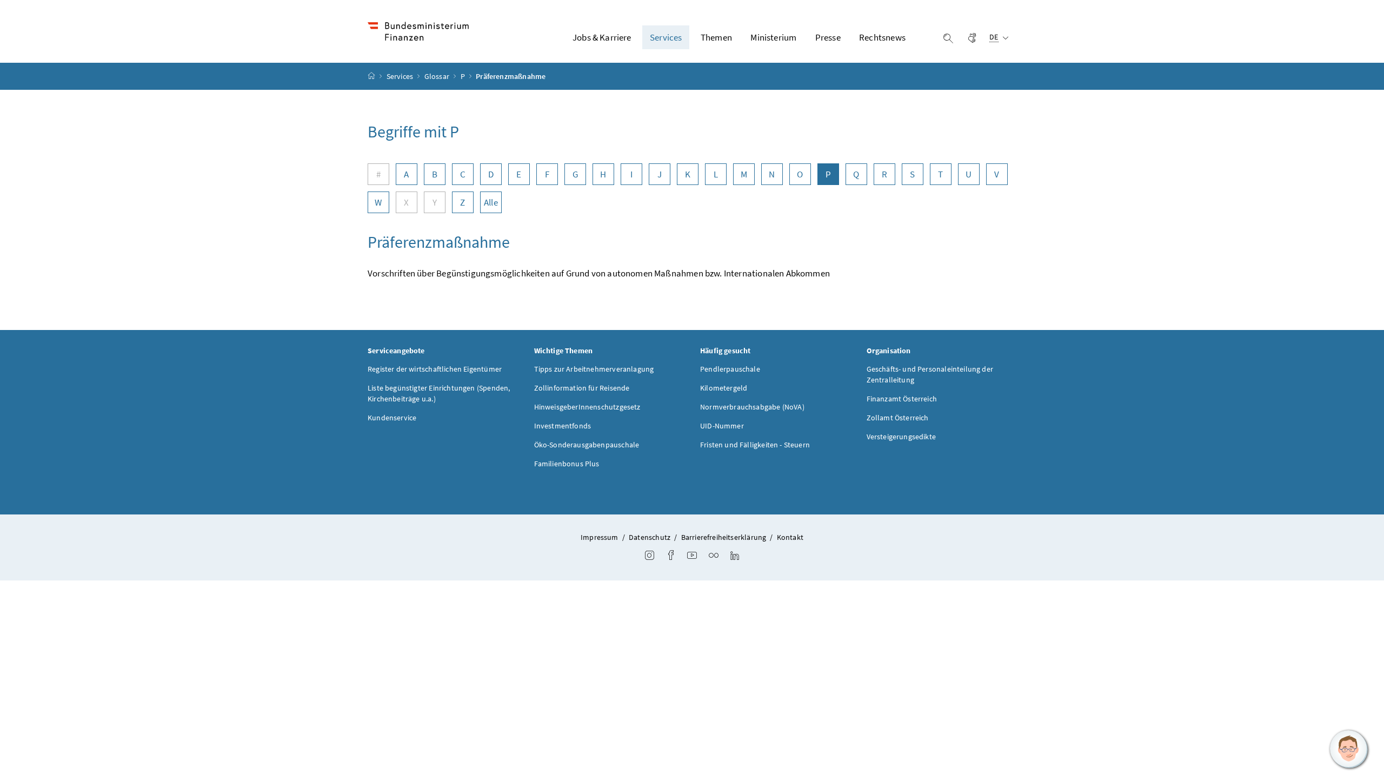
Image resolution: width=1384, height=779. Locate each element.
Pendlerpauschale (730, 369)
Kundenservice (392, 417)
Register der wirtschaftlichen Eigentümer (435, 369)
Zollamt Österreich (898, 417)
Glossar (437, 76)
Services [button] (666, 37)
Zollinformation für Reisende (582, 388)
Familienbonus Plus (567, 463)
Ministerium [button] (773, 37)
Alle (491, 202)
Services (401, 76)
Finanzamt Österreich (902, 399)
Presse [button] (828, 37)
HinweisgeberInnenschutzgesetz (587, 407)
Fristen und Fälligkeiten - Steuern (755, 445)
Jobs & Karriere (602, 37)
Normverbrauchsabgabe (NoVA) (752, 407)
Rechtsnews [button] (882, 37)
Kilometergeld (723, 388)
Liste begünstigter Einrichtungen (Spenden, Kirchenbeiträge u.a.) (439, 393)
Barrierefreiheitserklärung (724, 537)
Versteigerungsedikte (901, 436)
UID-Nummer (722, 426)
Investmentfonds (562, 426)
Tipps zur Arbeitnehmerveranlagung (594, 369)
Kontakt (790, 537)
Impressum (599, 537)
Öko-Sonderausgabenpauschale (587, 445)
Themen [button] (716, 37)
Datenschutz (649, 537)
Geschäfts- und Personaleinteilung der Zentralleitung (930, 374)
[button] (1349, 749)
